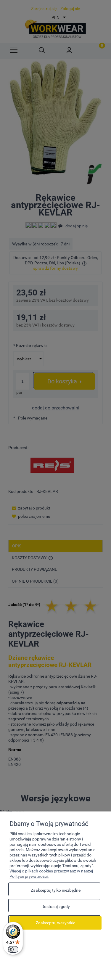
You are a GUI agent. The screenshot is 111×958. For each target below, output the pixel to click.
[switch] (13, 949)
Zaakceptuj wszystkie (55, 922)
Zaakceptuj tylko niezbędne (56, 890)
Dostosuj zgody (55, 906)
